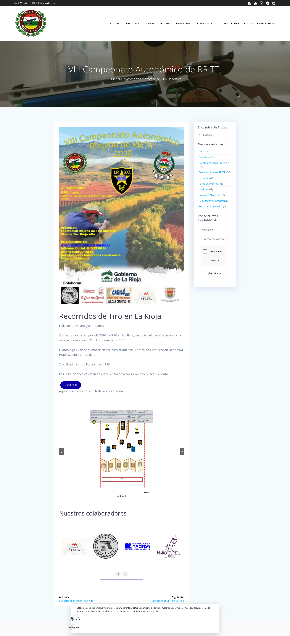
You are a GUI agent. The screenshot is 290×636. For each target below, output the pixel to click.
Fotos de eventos (208, 183)
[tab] (118, 496)
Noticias (203, 189)
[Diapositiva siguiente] (182, 451)
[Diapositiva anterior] (61, 451)
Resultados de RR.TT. (210, 206)
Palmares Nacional (209, 195)
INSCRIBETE (71, 385)
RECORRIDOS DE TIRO (156, 23)
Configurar (73, 627)
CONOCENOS (230, 23)
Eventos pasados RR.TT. (212, 172)
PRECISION (131, 23)
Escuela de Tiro (207, 157)
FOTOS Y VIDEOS (206, 23)
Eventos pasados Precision (214, 163)
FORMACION (183, 23)
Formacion (205, 178)
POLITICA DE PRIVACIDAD (258, 23)
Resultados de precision (212, 201)
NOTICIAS (115, 23)
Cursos (203, 151)
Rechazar (76, 619)
